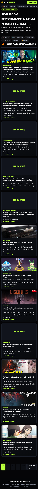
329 (23, 466)
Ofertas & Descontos (9, 101)
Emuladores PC (23, 6)
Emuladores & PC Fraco (9, 210)
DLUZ (8, 2)
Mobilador (33, 6)
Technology (6, 342)
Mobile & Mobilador (8, 176)
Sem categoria (7, 65)
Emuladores (6, 240)
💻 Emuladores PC (17, 37)
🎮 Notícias (5, 37)
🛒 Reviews (16, 40)
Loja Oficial (32, 2)
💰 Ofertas (25, 40)
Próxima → (32, 467)
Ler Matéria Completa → (10, 79)
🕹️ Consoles (6, 40)
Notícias (12, 6)
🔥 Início (4, 6)
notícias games (7, 375)
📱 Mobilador (29, 37)
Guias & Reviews (7, 140)
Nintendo (5, 306)
